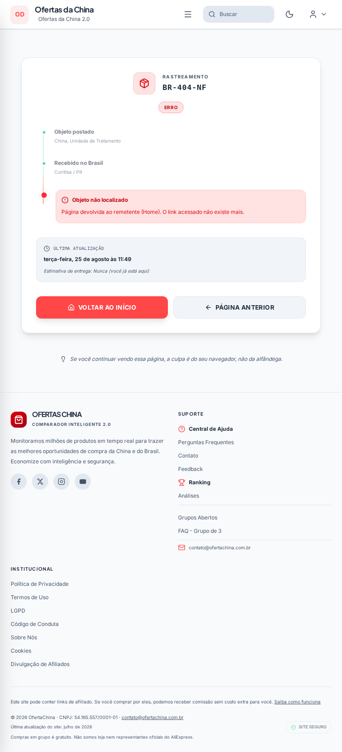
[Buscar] (209, 14)
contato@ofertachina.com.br (220, 547)
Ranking (200, 482)
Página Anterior (245, 307)
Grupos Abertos (197, 517)
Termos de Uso (30, 597)
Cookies (21, 650)
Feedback (190, 469)
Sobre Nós (24, 637)
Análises (188, 495)
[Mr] (19, 482)
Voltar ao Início (107, 307)
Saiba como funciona (297, 701)
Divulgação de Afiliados (40, 664)
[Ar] (61, 482)
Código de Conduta (35, 624)
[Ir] (83, 482)
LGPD (18, 610)
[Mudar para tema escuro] (289, 14)
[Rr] (40, 482)
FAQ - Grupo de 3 (199, 530)
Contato (188, 455)
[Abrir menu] (188, 14)
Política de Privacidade (40, 583)
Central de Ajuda (211, 428)
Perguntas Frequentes (206, 442)
